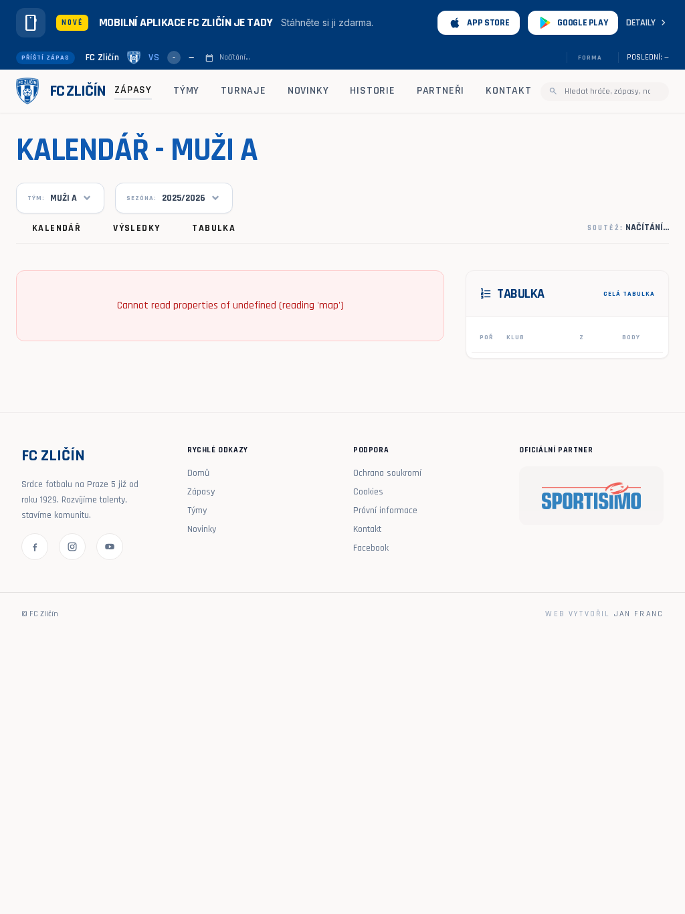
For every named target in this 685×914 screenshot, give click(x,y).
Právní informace (385, 511)
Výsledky (136, 228)
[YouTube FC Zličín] (109, 546)
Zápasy (133, 90)
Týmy (186, 91)
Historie (372, 91)
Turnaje (243, 91)
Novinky (308, 91)
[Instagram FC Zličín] (72, 546)
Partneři (440, 91)
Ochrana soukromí (387, 473)
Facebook (371, 548)
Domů (198, 473)
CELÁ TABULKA (629, 294)
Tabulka (213, 228)
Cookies (368, 492)
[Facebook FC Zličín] (34, 546)
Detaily (647, 22)
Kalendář (56, 228)
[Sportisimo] (591, 495)
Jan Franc (639, 614)
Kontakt (509, 91)
